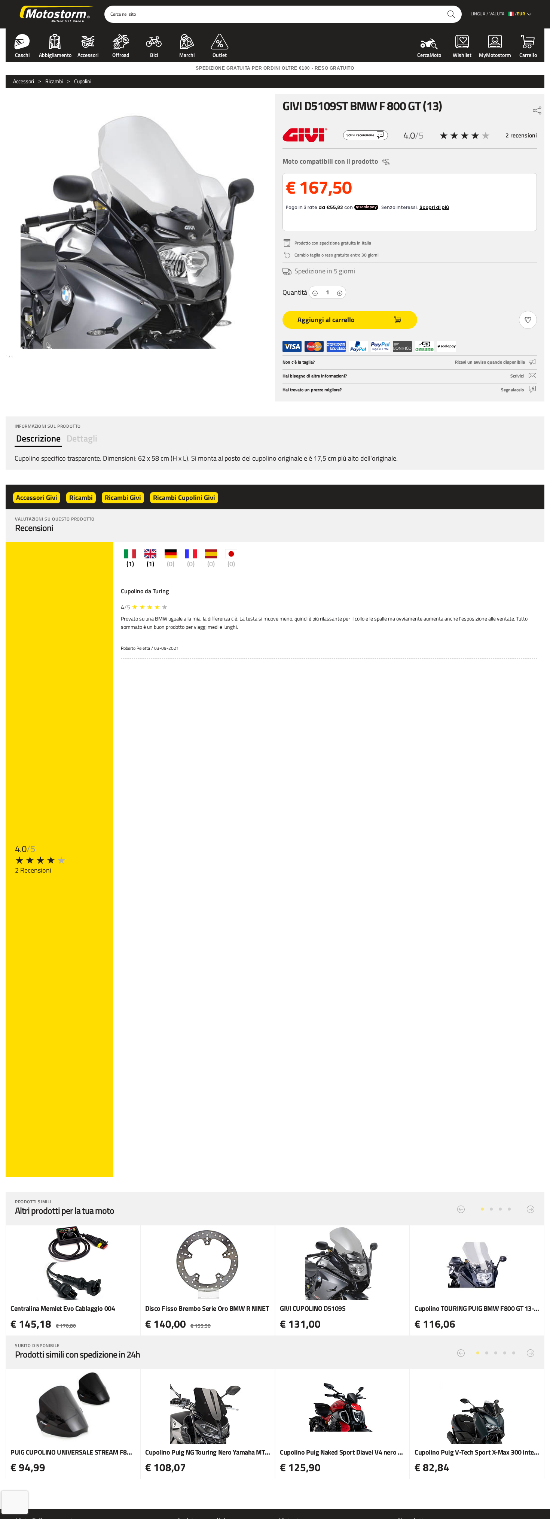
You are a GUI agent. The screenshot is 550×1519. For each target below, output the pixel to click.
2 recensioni (521, 135)
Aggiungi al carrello (326, 320)
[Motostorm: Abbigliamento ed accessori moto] (57, 14)
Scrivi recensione (360, 135)
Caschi (22, 54)
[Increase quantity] (340, 292)
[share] (537, 108)
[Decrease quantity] (315, 292)
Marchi (187, 54)
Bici (154, 54)
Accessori (87, 54)
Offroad (120, 54)
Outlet (220, 54)
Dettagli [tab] (82, 438)
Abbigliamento (55, 54)
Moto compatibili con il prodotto (330, 161)
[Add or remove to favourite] (528, 320)
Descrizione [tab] (38, 438)
